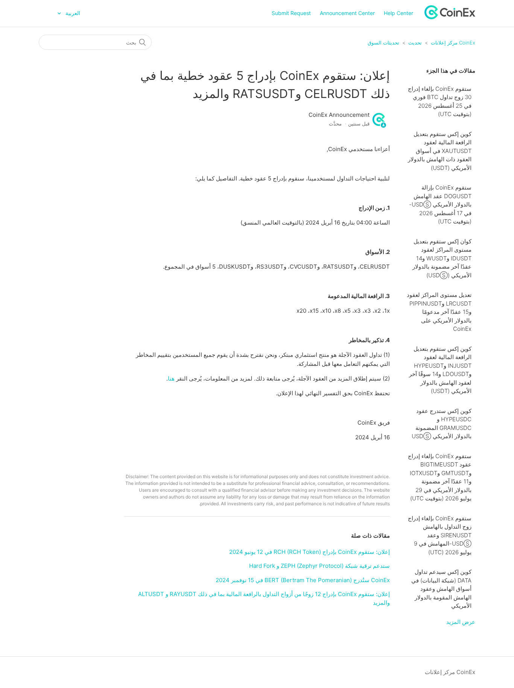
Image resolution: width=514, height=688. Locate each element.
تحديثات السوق (383, 43)
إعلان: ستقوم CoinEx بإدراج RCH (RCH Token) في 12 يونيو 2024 (309, 551)
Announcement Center (347, 13)
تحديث (415, 43)
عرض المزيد (460, 621)
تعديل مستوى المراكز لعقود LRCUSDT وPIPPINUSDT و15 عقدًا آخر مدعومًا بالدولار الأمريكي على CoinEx (439, 311)
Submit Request (291, 13)
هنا (171, 378)
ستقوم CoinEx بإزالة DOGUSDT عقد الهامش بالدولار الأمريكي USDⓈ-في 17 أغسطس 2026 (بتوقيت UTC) (440, 204)
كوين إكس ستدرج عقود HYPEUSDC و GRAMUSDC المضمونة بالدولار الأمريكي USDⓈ (441, 423)
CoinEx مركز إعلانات (453, 43)
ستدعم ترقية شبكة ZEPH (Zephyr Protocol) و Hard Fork (319, 565)
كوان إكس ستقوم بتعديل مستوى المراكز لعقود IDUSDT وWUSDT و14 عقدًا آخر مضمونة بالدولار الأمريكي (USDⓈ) (441, 258)
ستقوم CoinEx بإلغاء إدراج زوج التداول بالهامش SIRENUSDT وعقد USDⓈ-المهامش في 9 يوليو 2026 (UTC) (439, 535)
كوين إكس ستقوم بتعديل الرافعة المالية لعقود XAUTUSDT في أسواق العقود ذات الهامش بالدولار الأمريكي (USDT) (439, 150)
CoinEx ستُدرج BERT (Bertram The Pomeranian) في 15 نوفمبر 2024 (303, 580)
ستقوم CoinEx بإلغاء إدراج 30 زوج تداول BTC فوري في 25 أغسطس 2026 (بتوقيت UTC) (439, 101)
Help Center (398, 13)
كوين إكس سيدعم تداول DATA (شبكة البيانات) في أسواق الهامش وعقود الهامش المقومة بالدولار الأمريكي (441, 588)
